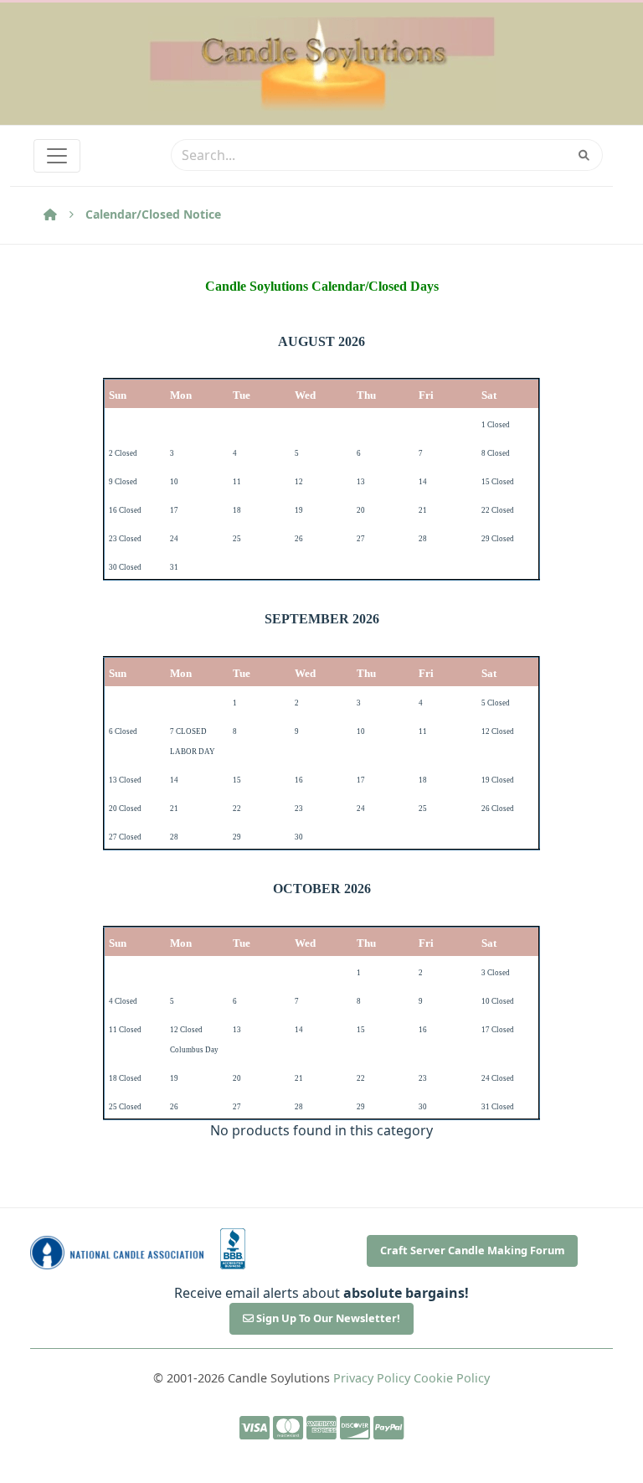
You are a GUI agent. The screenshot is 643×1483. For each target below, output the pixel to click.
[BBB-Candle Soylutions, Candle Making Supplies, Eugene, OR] (232, 1248)
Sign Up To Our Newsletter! (327, 1317)
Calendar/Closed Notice (153, 214)
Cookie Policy (452, 1378)
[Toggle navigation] (56, 156)
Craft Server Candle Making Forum (472, 1250)
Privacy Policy (371, 1378)
